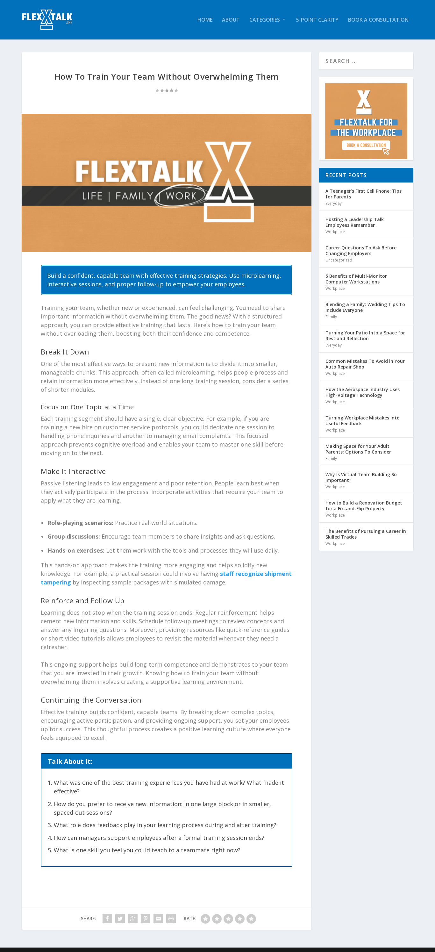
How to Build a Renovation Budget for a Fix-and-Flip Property (363, 506)
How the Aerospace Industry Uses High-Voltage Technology (362, 392)
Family (331, 316)
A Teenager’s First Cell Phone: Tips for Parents (363, 194)
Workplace (335, 231)
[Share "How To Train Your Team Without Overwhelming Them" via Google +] (132, 918)
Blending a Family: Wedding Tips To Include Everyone (365, 307)
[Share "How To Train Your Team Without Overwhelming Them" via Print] (171, 918)
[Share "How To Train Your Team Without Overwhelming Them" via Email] (158, 918)
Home (204, 20)
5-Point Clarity (317, 20)
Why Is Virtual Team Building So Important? (361, 477)
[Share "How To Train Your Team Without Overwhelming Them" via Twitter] (120, 918)
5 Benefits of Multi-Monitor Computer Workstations (356, 279)
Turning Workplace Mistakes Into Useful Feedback (362, 420)
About (231, 20)
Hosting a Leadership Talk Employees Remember (354, 222)
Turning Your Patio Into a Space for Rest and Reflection (365, 335)
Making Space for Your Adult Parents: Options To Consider (358, 449)
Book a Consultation (378, 20)
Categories (264, 20)
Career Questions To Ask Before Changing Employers (360, 250)
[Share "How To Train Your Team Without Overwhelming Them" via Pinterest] (145, 918)
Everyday (333, 203)
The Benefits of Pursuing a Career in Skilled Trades (365, 534)
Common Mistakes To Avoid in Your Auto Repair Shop (365, 364)
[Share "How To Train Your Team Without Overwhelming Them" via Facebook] (107, 918)
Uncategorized (338, 260)
